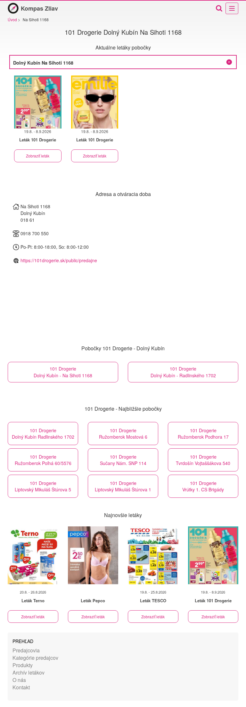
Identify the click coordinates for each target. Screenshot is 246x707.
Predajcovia (26, 650)
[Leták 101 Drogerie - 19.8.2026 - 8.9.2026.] (38, 102)
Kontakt (21, 687)
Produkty (22, 665)
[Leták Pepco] (93, 555)
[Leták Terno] (33, 555)
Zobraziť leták (37, 155)
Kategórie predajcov (35, 657)
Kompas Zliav (39, 8)
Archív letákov (28, 672)
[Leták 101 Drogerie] (213, 555)
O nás (19, 680)
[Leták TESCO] (153, 555)
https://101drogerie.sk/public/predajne (58, 260)
